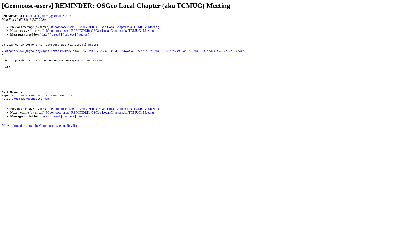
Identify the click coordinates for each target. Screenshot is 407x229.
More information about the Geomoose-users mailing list (39, 125)
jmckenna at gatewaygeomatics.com (47, 16)
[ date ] (44, 34)
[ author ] (83, 34)
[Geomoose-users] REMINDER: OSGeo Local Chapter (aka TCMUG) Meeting (105, 27)
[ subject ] (69, 34)
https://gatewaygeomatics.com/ (26, 98)
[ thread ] (56, 34)
